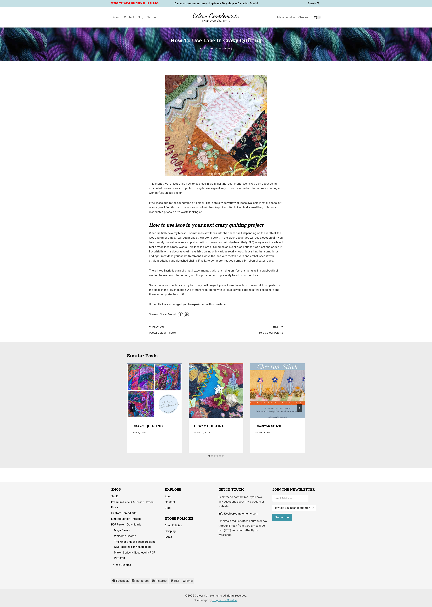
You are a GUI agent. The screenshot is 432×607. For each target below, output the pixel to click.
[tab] (209, 456)
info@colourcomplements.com (238, 513)
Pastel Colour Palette (162, 329)
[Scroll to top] (420, 602)
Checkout (304, 17)
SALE (114, 496)
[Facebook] (180, 314)
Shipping (170, 531)
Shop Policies (173, 525)
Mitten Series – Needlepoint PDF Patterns (134, 555)
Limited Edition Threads (126, 518)
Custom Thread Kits (124, 513)
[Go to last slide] (132, 408)
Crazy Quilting (225, 48)
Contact (129, 17)
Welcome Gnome (125, 536)
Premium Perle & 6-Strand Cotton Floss (132, 504)
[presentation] (154, 390)
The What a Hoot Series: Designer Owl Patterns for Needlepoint (135, 544)
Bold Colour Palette (271, 329)
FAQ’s (168, 536)
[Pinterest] (186, 314)
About (116, 17)
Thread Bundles (121, 564)
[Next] (299, 408)
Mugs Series (122, 530)
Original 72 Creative (224, 600)
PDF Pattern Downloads (126, 524)
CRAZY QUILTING (147, 426)
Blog (140, 17)
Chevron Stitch (268, 426)
